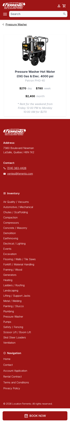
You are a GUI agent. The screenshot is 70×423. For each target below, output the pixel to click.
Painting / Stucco (13, 306)
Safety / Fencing (13, 327)
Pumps (7, 321)
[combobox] (38, 14)
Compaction (10, 217)
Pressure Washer (13, 316)
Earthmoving (10, 238)
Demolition (9, 233)
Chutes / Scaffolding (15, 212)
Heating (7, 280)
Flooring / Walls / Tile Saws (19, 259)
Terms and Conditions (16, 382)
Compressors (11, 222)
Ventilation (9, 342)
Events (7, 248)
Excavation (10, 254)
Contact (8, 364)
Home (6, 359)
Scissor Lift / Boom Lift (17, 332)
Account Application (15, 370)
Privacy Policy (11, 388)
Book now (35, 416)
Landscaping (10, 290)
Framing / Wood (12, 269)
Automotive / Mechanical (18, 207)
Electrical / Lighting (14, 243)
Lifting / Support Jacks (16, 295)
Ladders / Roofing (14, 285)
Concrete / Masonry (15, 228)
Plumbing (8, 311)
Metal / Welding (12, 301)
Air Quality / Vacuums (16, 201)
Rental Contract (12, 376)
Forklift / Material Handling (18, 264)
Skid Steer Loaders (14, 337)
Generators (9, 274)
